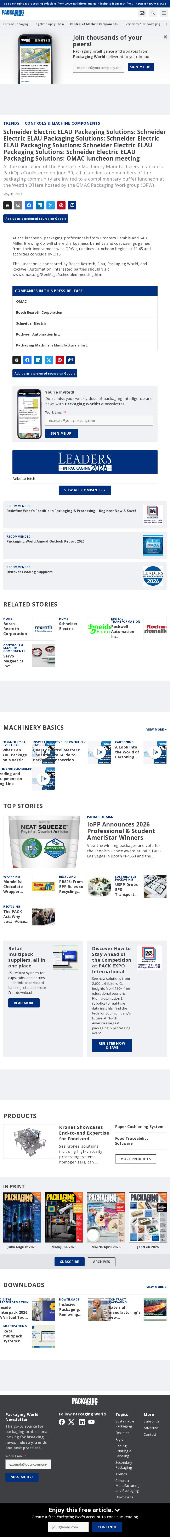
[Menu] (164, 13)
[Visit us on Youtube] (91, 1421)
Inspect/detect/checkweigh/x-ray (59, 743)
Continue (107, 1527)
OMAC (21, 301)
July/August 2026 (22, 1247)
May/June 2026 (64, 1247)
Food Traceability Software (131, 1141)
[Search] (153, 13)
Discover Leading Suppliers (30, 572)
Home (7, 619)
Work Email (55, 412)
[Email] (18, 205)
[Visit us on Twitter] (71, 1421)
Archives (101, 1261)
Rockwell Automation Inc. (38, 334)
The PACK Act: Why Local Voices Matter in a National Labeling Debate (15, 916)
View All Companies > (85, 490)
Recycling (67, 876)
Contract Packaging (118, 1300)
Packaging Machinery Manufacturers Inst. (52, 345)
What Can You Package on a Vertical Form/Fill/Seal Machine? (15, 755)
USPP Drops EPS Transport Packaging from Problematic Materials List (126, 889)
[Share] (29, 205)
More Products (135, 1159)
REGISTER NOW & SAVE (112, 1045)
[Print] (7, 205)
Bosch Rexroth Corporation (39, 312)
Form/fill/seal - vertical (14, 743)
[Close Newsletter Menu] (165, 36)
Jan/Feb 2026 (148, 1247)
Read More (24, 1003)
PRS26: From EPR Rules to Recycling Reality (71, 886)
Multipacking (15, 1326)
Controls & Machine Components (62, 123)
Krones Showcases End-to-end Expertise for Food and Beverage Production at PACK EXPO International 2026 (84, 1133)
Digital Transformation (125, 620)
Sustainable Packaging (125, 878)
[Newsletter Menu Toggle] (142, 13)
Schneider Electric (31, 323)
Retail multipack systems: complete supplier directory (12, 1336)
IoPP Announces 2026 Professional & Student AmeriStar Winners (121, 831)
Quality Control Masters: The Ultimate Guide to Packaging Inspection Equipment (56, 755)
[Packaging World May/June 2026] (64, 1217)
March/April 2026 (106, 1247)
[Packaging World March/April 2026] (106, 1217)
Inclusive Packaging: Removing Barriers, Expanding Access (69, 1309)
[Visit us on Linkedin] (82, 1421)
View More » (156, 729)
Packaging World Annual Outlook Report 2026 (46, 541)
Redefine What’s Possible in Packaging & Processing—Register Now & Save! (71, 511)
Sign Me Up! (141, 67)
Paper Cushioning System (139, 1126)
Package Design (100, 817)
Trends (11, 123)
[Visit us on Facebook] (62, 1421)
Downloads (69, 1299)
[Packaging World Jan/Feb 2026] (148, 1217)
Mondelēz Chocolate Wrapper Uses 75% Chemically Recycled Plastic (13, 886)
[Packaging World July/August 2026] (22, 1217)
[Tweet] (50, 205)
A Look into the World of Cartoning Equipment (127, 752)
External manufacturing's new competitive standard (124, 1312)
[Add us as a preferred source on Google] (72, 205)
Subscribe (69, 1261)
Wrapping (11, 876)
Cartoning (124, 742)
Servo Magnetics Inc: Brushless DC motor (15, 661)
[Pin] (61, 205)
